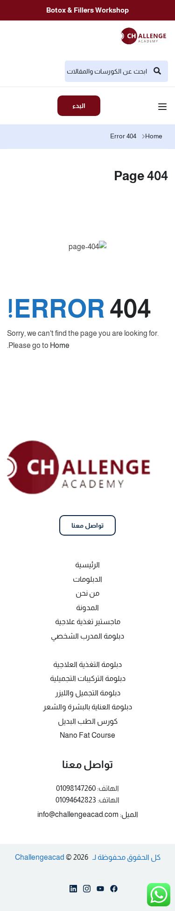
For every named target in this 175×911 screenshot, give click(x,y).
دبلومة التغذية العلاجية (87, 664)
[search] (157, 71)
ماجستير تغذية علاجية (87, 621)
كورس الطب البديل (88, 721)
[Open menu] (163, 108)
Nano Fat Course (87, 735)
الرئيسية (87, 565)
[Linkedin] (73, 890)
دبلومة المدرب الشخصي (87, 636)
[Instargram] (87, 890)
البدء (78, 105)
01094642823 (76, 800)
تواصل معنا (87, 525)
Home (153, 136)
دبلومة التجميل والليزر (87, 693)
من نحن (87, 593)
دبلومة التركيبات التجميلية (88, 678)
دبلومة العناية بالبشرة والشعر (87, 707)
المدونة (87, 608)
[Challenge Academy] (146, 35)
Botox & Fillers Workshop (87, 10)
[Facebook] (114, 890)
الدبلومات (87, 579)
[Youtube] (100, 890)
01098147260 (76, 788)
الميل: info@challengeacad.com (87, 814)
